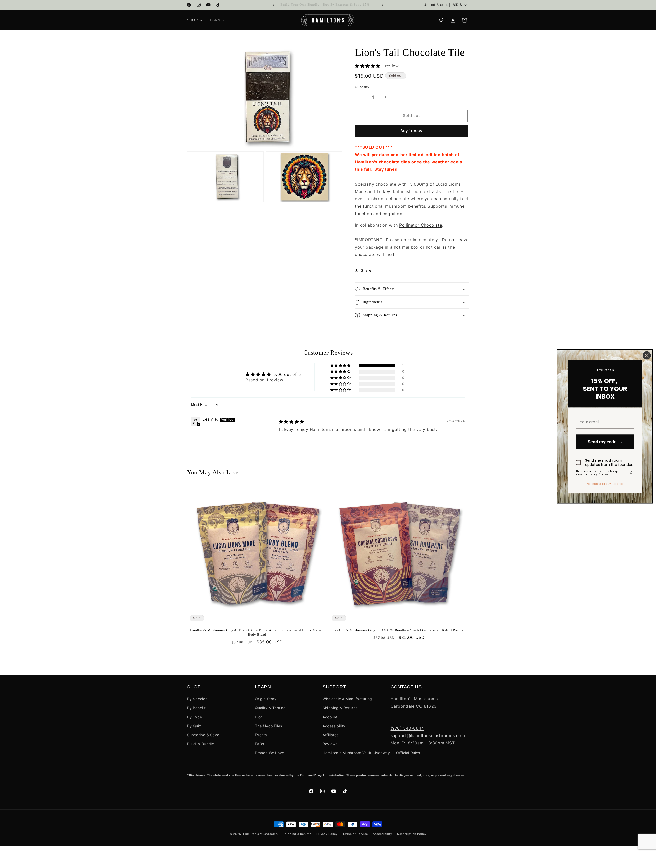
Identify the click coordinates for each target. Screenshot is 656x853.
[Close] (647, 355)
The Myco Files (268, 726)
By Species (197, 699)
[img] (291, 421)
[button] (194, 20)
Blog (259, 717)
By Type (194, 717)
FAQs (259, 744)
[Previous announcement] (273, 5)
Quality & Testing (270, 708)
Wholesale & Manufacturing (347, 699)
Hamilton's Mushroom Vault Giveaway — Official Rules (371, 753)
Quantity (362, 87)
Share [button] (366, 270)
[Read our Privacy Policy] (631, 472)
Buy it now (411, 130)
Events (261, 735)
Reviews (330, 744)
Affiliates (331, 735)
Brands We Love (269, 753)
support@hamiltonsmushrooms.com (428, 735)
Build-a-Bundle (200, 744)
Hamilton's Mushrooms (260, 834)
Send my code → (605, 441)
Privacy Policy (327, 834)
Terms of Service (355, 834)
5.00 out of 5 (287, 374)
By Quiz (194, 726)
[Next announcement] (382, 5)
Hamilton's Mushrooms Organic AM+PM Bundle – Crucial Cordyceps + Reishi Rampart (399, 630)
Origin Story (266, 699)
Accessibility (334, 726)
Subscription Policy (411, 834)
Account (330, 717)
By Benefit (196, 708)
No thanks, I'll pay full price (605, 484)
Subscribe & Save (203, 735)
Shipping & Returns (340, 708)
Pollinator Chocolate (420, 225)
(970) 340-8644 (407, 728)
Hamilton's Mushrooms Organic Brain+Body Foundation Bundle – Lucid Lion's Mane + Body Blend (257, 632)
